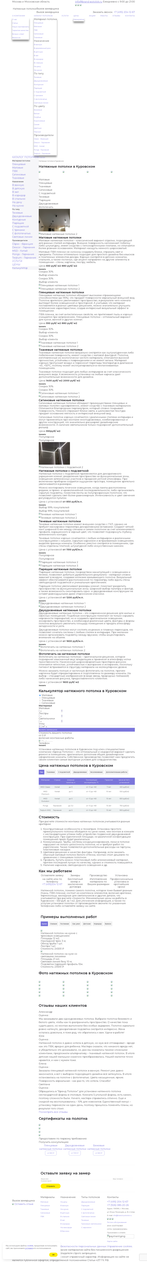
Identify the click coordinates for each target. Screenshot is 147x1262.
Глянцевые (38, 23)
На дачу (37, 66)
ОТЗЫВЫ (116, 16)
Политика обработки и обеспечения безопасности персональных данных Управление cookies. (73, 1246)
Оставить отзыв (24, 1204)
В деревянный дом (42, 48)
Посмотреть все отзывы (53, 1112)
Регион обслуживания (116, 1222)
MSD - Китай (39, 146)
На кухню (38, 70)
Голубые (37, 117)
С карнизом (86, 1227)
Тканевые (38, 37)
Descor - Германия (42, 142)
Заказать (42, 269)
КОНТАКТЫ (130, 16)
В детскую (38, 52)
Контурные (38, 84)
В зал (36, 55)
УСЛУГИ (65, 16)
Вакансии (16, 38)
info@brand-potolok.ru (88, 1)
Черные (37, 132)
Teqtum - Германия (42, 153)
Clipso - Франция (41, 139)
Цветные (38, 128)
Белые (36, 113)
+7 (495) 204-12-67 (124, 12)
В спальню (38, 63)
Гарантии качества (20, 30)
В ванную (38, 45)
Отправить (50, 1186)
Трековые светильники (91, 1224)
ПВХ (36, 30)
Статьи (15, 23)
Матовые (38, 26)
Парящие (38, 88)
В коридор (38, 59)
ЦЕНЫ (76, 16)
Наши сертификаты (20, 27)
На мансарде (66, 1227)
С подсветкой (40, 92)
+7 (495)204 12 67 (52, 884)
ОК (53, 1255)
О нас (14, 19)
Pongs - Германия (41, 150)
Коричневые (39, 121)
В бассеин (64, 1231)
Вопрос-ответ (18, 34)
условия (29, 1248)
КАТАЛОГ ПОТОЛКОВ (43, 16)
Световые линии (41, 103)
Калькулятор (78, 19)
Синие (36, 124)
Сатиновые (38, 34)
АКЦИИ (92, 16)
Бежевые (38, 110)
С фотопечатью (40, 99)
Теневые (37, 77)
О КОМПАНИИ (18, 16)
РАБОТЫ (104, 16)
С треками (38, 95)
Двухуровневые (41, 81)
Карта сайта (112, 1241)
